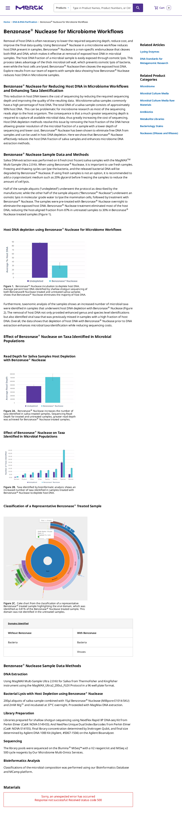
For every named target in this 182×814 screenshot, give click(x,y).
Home (7, 21)
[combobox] (98, 8)
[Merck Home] (29, 8)
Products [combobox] (61, 7)
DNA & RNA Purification (25, 21)
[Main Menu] (8, 7)
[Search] (138, 8)
